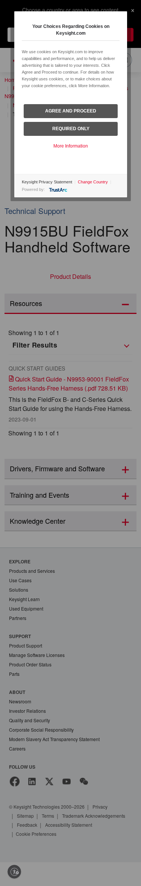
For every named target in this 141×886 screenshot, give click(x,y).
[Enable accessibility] (14, 871)
